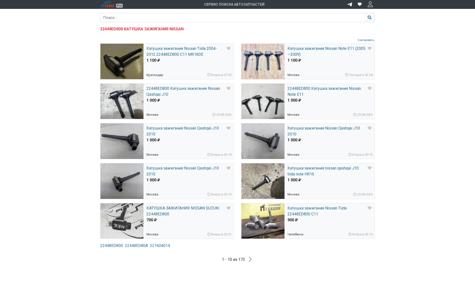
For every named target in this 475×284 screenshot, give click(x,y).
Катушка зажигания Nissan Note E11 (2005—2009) (326, 51)
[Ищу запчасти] (350, 4)
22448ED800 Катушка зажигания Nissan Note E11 (324, 91)
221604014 (160, 245)
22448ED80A (136, 245)
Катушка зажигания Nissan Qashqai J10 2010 (182, 131)
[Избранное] (360, 4)
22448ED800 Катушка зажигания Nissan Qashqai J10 (183, 91)
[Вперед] (250, 259)
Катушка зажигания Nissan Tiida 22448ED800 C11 (317, 211)
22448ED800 (111, 245)
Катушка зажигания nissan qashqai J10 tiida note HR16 (323, 171)
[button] (370, 4)
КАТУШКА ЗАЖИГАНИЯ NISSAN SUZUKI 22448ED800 (182, 211)
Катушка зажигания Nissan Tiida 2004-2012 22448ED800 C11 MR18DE (181, 51)
